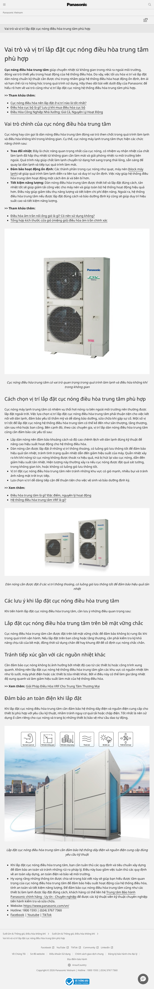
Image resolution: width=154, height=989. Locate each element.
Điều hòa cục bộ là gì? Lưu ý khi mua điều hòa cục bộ (48, 107)
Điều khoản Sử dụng (59, 953)
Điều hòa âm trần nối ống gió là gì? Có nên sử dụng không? (53, 216)
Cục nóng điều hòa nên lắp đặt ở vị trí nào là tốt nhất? (48, 103)
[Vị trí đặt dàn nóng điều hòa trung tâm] (77, 542)
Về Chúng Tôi (19, 953)
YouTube (61, 947)
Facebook (17, 915)
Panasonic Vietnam (13, 12)
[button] (143, 979)
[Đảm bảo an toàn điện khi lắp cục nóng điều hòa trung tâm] (77, 784)
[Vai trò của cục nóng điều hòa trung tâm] (77, 301)
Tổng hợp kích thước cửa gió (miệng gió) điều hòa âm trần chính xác (59, 220)
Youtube (33, 915)
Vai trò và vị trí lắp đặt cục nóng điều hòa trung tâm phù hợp (34, 938)
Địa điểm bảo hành (77, 959)
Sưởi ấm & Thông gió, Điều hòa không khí (24, 933)
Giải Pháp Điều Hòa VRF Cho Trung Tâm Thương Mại (63, 686)
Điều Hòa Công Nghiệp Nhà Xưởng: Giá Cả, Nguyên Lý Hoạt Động (57, 112)
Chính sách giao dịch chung (89, 953)
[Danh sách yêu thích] (145, 20)
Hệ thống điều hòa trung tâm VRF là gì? (38, 500)
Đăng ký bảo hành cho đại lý (122, 953)
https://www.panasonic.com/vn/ (46, 906)
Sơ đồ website (37, 953)
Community (89, 947)
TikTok (47, 915)
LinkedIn (105, 947)
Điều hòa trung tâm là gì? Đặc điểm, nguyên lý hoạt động (51, 495)
